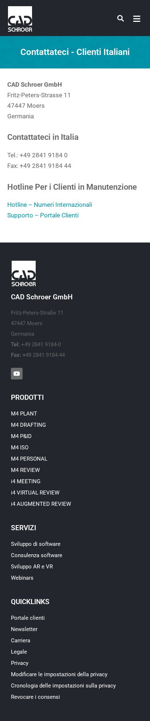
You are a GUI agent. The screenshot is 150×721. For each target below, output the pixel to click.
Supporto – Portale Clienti (43, 215)
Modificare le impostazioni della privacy (59, 674)
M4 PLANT (24, 413)
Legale (19, 652)
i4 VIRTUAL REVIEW (35, 492)
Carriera (20, 640)
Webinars (22, 578)
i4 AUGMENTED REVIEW (41, 504)
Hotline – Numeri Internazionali (49, 204)
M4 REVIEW (25, 470)
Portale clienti (28, 618)
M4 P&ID (21, 436)
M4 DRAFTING (28, 425)
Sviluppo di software (35, 544)
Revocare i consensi (35, 697)
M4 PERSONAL (29, 459)
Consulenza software (36, 555)
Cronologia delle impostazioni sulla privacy (63, 685)
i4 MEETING (25, 481)
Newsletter (24, 629)
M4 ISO (19, 447)
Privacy (19, 663)
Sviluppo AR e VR (32, 566)
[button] (137, 19)
